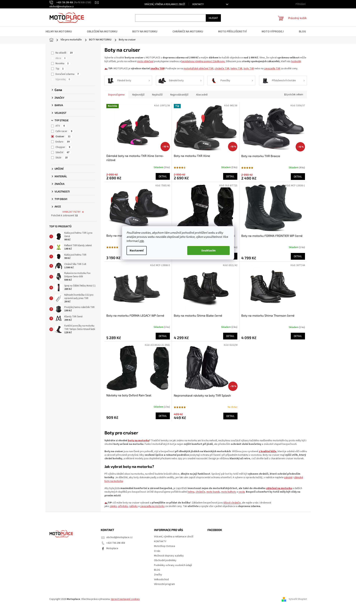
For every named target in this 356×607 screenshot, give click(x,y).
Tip (60, 69)
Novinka (62, 63)
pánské (288, 477)
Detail (163, 176)
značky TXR (157, 68)
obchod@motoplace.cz (119, 537)
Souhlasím (208, 250)
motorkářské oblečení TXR (198, 68)
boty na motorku (138, 440)
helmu (191, 492)
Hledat (213, 17)
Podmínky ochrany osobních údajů (173, 565)
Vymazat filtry (71, 212)
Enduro (63, 142)
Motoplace (112, 548)
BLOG (157, 570)
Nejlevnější (138, 95)
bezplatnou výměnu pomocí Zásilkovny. (203, 61)
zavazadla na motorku (152, 506)
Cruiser (63, 136)
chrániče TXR (222, 68)
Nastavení (137, 250)
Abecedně (202, 95)
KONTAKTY (198, 4)
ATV (60, 126)
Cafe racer (64, 131)
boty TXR (249, 68)
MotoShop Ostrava (164, 546)
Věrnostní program (164, 584)
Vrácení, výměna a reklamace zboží (164, 4)
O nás (157, 551)
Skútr (62, 158)
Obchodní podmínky (165, 560)
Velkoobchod (161, 579)
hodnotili (296, 61)
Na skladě (64, 53)
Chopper (63, 147)
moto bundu (213, 492)
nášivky (133, 506)
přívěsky (123, 506)
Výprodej (63, 79)
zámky (113, 506)
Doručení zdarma (67, 74)
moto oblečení (145, 61)
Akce (60, 58)
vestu (241, 492)
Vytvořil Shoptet (298, 599)
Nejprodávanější (179, 95)
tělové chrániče (232, 503)
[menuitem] (61, 31)
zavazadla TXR (272, 68)
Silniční (62, 152)
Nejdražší (157, 95)
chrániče (200, 492)
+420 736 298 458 (115, 543)
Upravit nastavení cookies (125, 599)
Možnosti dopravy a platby (169, 556)
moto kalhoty (228, 492)
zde (141, 241)
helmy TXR (236, 68)
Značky (158, 574)
